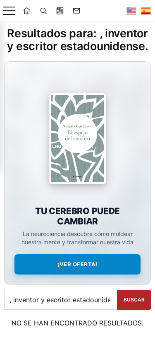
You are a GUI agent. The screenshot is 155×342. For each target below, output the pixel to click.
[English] (131, 11)
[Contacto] (76, 11)
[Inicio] (27, 11)
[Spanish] (146, 11)
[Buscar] (43, 11)
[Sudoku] (60, 11)
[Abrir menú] (9, 11)
